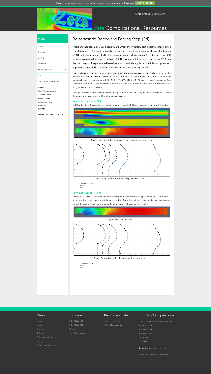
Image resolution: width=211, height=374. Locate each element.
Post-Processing (77, 333)
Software (42, 64)
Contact (42, 52)
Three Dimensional (113, 325)
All (81, 188)
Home (41, 46)
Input (82, 186)
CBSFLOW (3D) (76, 321)
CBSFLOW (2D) (76, 325)
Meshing (73, 329)
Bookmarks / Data (45, 337)
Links (40, 75)
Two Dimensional (112, 321)
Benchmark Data (45, 70)
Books (41, 58)
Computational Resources (129, 27)
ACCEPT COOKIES (145, 3)
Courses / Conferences (48, 81)
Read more (129, 3)
